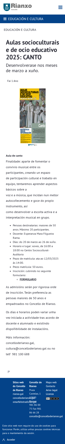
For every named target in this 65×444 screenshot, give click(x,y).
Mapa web (51, 382)
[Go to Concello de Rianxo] (17, 7)
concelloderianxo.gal (24, 398)
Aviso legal (51, 390)
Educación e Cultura (25, 19)
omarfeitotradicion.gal (24, 402)
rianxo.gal (18, 394)
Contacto (50, 386)
